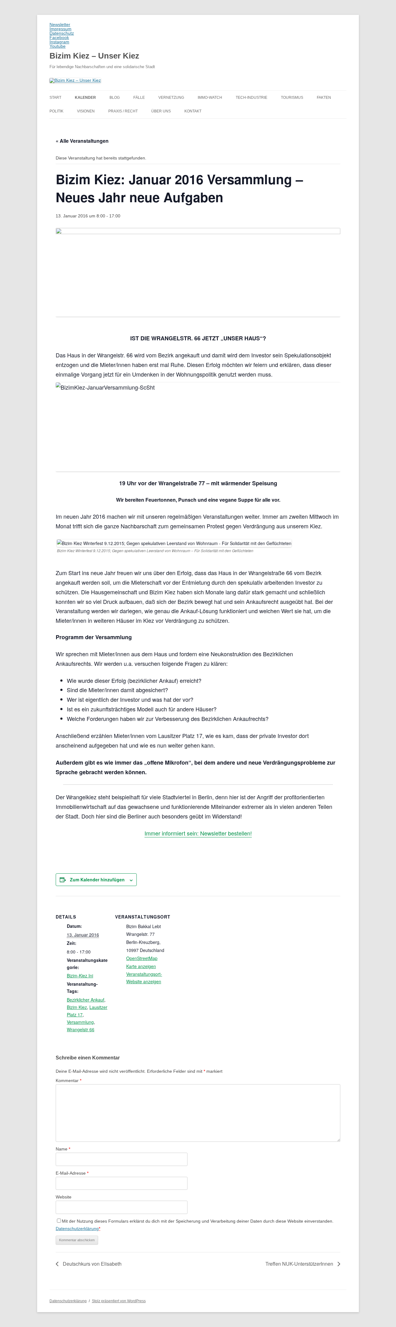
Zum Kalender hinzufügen (97, 879)
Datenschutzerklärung (77, 1228)
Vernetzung (171, 97)
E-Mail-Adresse (72, 1173)
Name (63, 1148)
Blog (115, 97)
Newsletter (60, 24)
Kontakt (192, 111)
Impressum (60, 28)
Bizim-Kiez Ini (80, 975)
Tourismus (292, 97)
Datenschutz (62, 33)
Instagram (59, 41)
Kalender (85, 97)
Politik (56, 111)
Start (55, 97)
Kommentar (68, 1080)
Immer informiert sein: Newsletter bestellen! (198, 833)
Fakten (324, 97)
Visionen (86, 111)
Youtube (58, 46)
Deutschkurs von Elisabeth (92, 1263)
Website (63, 1196)
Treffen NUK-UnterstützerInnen (299, 1263)
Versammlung (80, 1022)
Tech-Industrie (251, 97)
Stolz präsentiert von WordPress (119, 1301)
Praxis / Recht (123, 111)
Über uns (161, 111)
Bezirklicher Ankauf (85, 1000)
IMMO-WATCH (210, 97)
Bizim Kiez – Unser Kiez (94, 55)
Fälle (139, 97)
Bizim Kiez (77, 1007)
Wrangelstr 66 (80, 1029)
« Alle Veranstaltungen (82, 140)
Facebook (59, 37)
